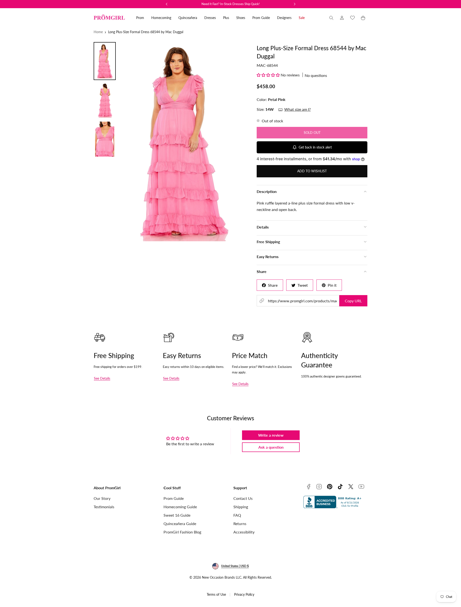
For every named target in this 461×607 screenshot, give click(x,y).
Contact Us (243, 498)
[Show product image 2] (105, 100)
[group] (184, 141)
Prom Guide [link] (261, 18)
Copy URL (353, 300)
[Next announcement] (294, 4)
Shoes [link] (240, 18)
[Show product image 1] (105, 61)
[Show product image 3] (105, 139)
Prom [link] (140, 18)
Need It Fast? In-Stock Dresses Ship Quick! (230, 4)
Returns (239, 523)
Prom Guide (174, 498)
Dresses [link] (210, 18)
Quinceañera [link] (187, 18)
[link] (342, 17)
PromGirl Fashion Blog (182, 532)
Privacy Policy (244, 594)
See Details (102, 378)
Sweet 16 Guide (177, 515)
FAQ (237, 515)
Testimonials (104, 506)
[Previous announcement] (167, 4)
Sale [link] (302, 18)
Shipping (240, 506)
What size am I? (297, 109)
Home (98, 32)
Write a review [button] (271, 435)
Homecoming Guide (180, 506)
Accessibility (244, 532)
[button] (331, 17)
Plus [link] (226, 18)
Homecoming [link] (161, 18)
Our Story (102, 498)
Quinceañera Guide (180, 523)
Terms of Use (216, 594)
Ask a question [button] (271, 447)
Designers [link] (284, 18)
